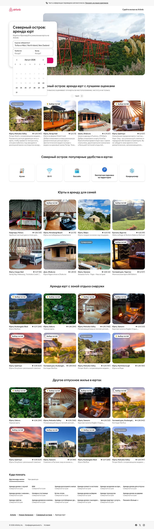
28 (34, 88)
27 (30, 88)
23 (43, 83)
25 (21, 88)
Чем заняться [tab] (33, 479)
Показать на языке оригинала (96, 3)
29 (39, 88)
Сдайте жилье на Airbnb (133, 9)
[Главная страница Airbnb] (15, 9)
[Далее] (82, 96)
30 (43, 88)
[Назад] (72, 96)
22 (39, 83)
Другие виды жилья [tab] (16, 479)
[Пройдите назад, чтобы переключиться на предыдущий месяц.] (17, 60)
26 (25, 88)
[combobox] (33, 45)
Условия (47, 525)
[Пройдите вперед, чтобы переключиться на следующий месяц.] (43, 60)
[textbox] (23, 53)
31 (16, 92)
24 (17, 88)
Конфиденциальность (33, 525)
